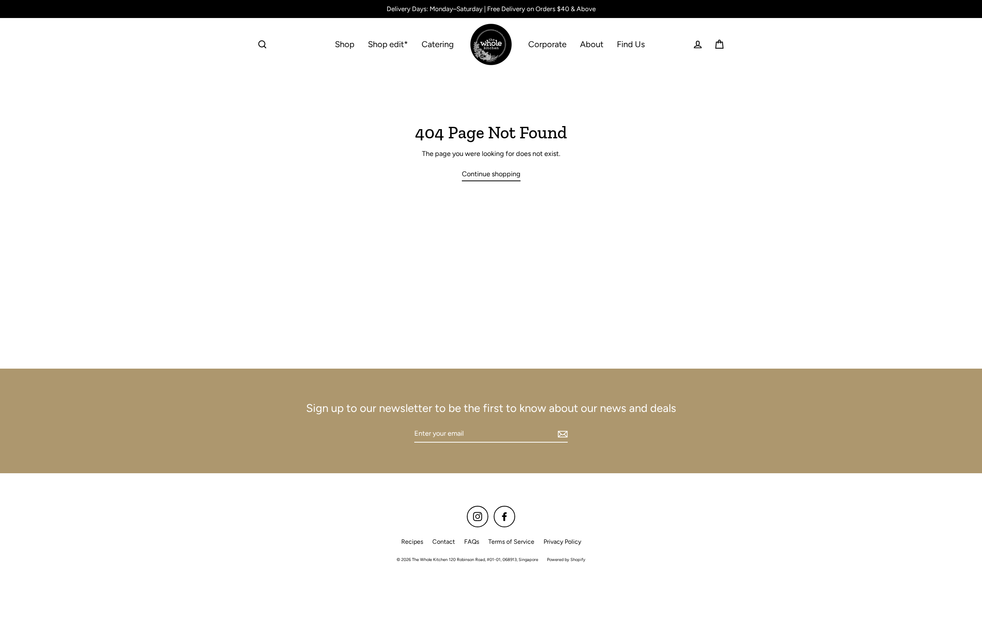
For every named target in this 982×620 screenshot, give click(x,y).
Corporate (547, 44)
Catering (438, 44)
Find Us (631, 44)
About (591, 44)
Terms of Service (511, 541)
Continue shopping (491, 174)
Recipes (412, 541)
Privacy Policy (562, 541)
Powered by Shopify (566, 559)
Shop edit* (388, 44)
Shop (344, 44)
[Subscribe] (561, 434)
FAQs (471, 541)
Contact (443, 541)
